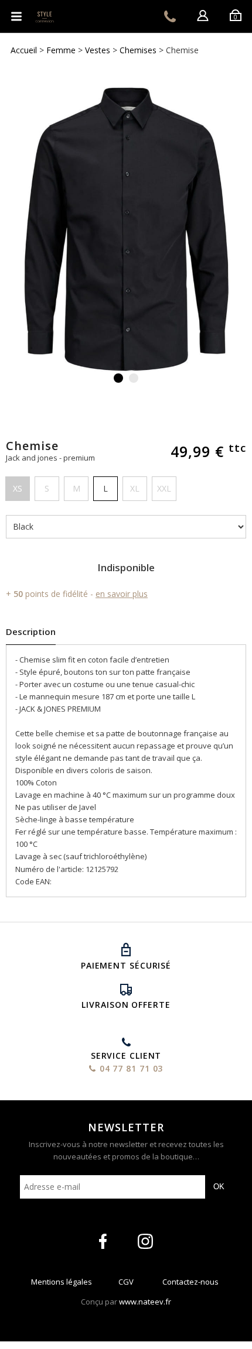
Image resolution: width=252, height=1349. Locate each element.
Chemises (138, 50)
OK (218, 1186)
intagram (145, 1241)
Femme (61, 50)
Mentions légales (61, 1284)
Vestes (97, 50)
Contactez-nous (190, 1284)
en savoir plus (122, 593)
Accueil (24, 50)
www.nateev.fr (145, 1301)
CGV (126, 1284)
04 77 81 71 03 (170, 16)
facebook (103, 1241)
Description (31, 631)
